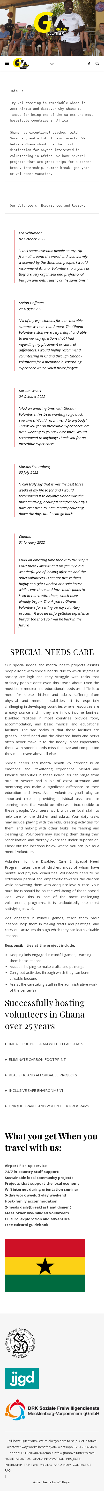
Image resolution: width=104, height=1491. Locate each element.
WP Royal (63, 1482)
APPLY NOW (62, 1464)
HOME (9, 1458)
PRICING (46, 1464)
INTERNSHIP (13, 1464)
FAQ (8, 1470)
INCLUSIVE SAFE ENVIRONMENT (36, 1090)
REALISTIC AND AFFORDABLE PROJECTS (43, 1075)
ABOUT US (23, 1458)
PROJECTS (73, 1458)
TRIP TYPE (31, 1464)
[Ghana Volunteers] (52, 24)
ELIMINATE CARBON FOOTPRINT (37, 1059)
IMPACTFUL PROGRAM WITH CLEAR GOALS (46, 1043)
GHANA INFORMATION (48, 1458)
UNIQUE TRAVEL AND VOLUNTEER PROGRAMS (49, 1106)
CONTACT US (82, 1464)
